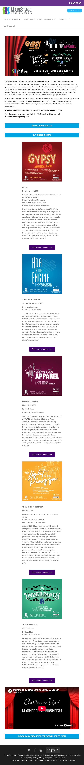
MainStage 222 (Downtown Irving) (38, 19)
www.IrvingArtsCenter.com (36, 101)
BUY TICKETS (75, 11)
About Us (63, 19)
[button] (42, 125)
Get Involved (9, 26)
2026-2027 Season (11, 19)
